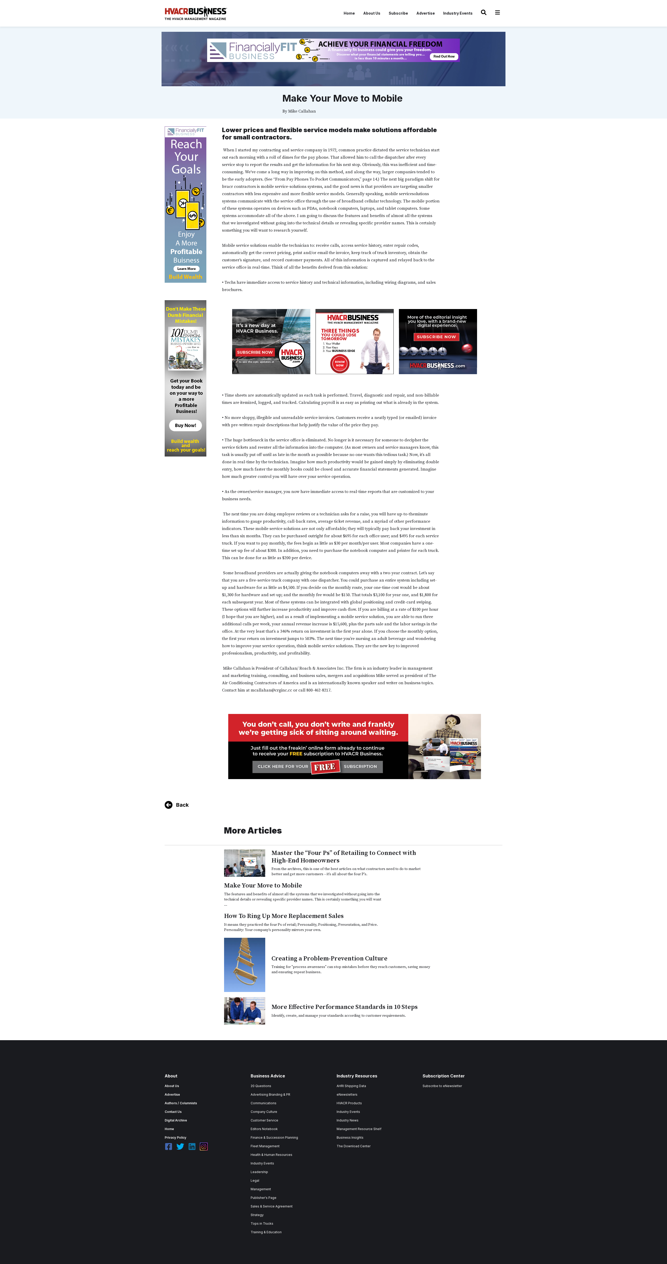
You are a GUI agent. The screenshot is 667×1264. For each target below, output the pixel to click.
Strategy (257, 1215)
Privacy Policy (175, 1137)
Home (349, 13)
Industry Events (458, 13)
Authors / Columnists (181, 1103)
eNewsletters (347, 1094)
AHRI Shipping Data (351, 1086)
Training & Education (266, 1232)
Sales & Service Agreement (272, 1206)
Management (261, 1189)
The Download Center (353, 1146)
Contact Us (173, 1112)
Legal (255, 1180)
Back (182, 805)
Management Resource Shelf (359, 1129)
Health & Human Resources (271, 1155)
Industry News (348, 1120)
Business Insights (350, 1137)
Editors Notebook (264, 1129)
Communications (263, 1103)
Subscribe (398, 13)
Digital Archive (176, 1120)
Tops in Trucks (262, 1223)
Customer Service (264, 1120)
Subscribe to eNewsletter (442, 1086)
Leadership (259, 1172)
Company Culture (264, 1112)
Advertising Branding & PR (270, 1094)
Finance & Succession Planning (274, 1137)
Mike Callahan (302, 111)
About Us (371, 13)
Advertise (425, 13)
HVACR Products (349, 1103)
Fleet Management (265, 1146)
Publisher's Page (263, 1198)
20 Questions (261, 1086)
